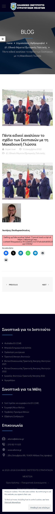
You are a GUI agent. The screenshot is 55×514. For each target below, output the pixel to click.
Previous (13, 284)
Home (9, 43)
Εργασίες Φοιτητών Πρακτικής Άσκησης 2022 (24, 375)
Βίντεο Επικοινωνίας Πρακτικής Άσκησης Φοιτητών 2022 (26, 370)
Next (44, 284)
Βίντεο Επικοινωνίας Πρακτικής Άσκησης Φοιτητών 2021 (26, 362)
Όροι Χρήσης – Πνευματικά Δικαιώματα (26, 482)
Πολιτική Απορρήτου (27, 488)
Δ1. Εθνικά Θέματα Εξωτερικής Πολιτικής (26, 47)
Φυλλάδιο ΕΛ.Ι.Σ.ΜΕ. (13, 343)
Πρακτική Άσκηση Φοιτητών (17, 356)
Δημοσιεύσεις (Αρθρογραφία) (30, 43)
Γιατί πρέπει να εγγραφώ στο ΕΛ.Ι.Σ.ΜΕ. (21, 403)
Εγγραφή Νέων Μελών (14, 407)
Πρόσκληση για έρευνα (14, 352)
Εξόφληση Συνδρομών (14, 416)
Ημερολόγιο (9, 380)
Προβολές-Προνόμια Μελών (16, 411)
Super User (10, 149)
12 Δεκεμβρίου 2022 (32, 149)
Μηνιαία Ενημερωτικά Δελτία (17, 347)
